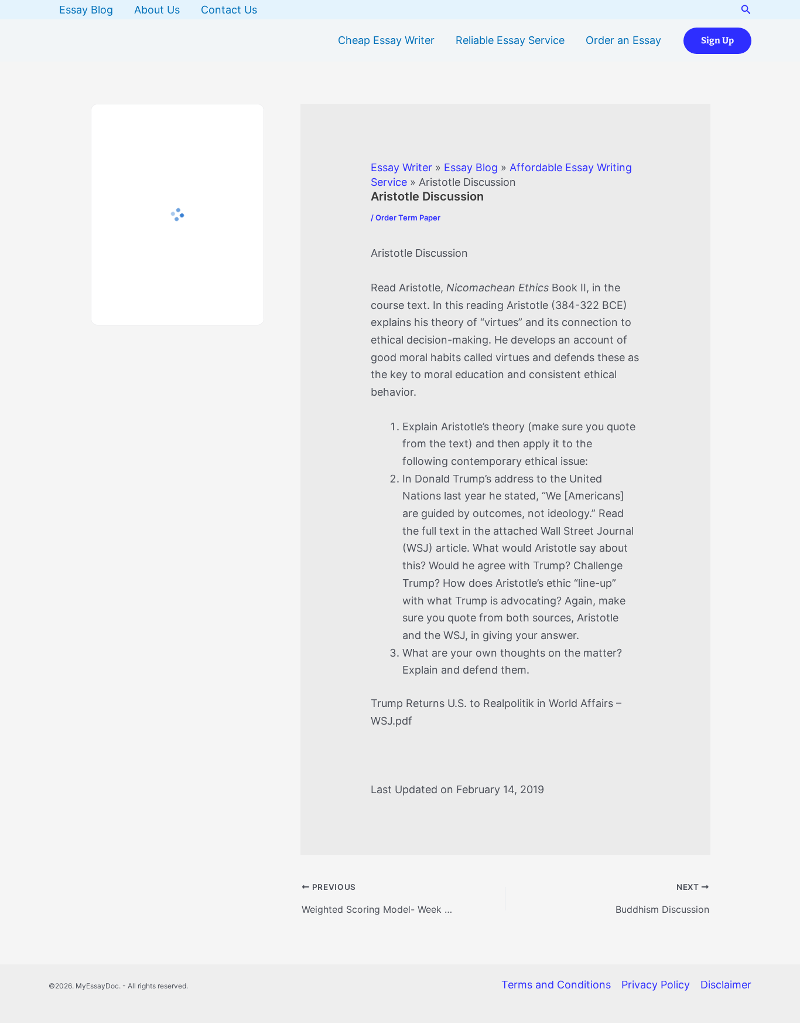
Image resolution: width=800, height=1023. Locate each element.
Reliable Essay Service (510, 40)
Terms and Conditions (556, 984)
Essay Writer (401, 167)
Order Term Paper (407, 217)
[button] (746, 9)
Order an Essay (623, 40)
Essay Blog (86, 10)
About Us (157, 10)
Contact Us (229, 10)
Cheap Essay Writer (386, 40)
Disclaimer (725, 984)
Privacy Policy (655, 984)
